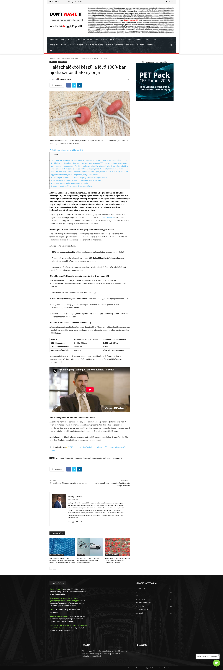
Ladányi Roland (66, 79)
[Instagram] (73, 521)
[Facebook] (166, 1)
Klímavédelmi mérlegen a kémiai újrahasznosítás (68, 483)
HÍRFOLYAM (61, 58)
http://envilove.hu (73, 500)
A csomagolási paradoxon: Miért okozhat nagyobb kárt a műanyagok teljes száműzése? (67, 603)
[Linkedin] (169, 1)
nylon (108, 458)
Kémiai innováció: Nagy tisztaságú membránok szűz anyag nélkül (77, 180)
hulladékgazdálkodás (98, 458)
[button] (171, 45)
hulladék (87, 458)
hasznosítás (78, 458)
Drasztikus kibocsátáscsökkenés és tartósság (69, 183)
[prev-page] (50, 568)
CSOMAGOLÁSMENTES (56, 555)
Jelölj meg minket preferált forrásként (66, 150)
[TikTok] (81, 521)
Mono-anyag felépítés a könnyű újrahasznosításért (71, 186)
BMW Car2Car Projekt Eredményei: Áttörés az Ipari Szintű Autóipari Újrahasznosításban (88, 560)
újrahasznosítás (117, 458)
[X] (172, 1)
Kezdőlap (52, 58)
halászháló (69, 458)
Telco (51, 610)
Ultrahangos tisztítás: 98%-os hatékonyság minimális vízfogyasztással (79, 178)
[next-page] (54, 568)
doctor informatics (56, 589)
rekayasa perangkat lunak (58, 616)
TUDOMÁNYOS (63, 62)
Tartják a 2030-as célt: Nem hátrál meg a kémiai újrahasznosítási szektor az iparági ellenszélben (67, 591)
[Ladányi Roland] (57, 79)
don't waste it (60, 458)
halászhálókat (108, 217)
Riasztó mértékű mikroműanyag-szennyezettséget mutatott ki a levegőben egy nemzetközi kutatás (67, 618)
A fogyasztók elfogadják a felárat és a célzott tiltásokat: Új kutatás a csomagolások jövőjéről (117, 560)
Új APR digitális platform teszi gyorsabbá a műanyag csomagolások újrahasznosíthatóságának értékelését (62, 560)
